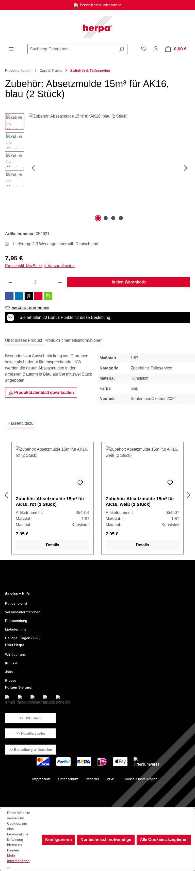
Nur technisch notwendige (105, 839)
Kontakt (11, 663)
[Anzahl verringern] (10, 282)
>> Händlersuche (30, 733)
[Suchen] (121, 49)
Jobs (9, 672)
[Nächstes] (186, 168)
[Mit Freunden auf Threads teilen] (29, 296)
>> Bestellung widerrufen (30, 750)
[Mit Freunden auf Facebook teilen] (9, 296)
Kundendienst (16, 603)
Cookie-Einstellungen (140, 779)
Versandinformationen (22, 612)
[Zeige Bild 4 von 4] (121, 218)
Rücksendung (16, 621)
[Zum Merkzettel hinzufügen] (80, 483)
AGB (110, 779)
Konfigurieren (58, 839)
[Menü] (11, 49)
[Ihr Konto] (156, 49)
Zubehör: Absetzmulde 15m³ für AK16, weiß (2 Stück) (140, 501)
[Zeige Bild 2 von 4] (106, 218)
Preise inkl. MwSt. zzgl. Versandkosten (40, 266)
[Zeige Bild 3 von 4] (113, 218)
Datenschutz (68, 779)
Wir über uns (15, 654)
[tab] (23, 340)
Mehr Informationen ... (18, 860)
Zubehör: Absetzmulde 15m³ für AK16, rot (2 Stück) (50, 501)
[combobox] (71, 49)
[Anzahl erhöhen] (60, 282)
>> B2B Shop (30, 718)
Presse (10, 680)
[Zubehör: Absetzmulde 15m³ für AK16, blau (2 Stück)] (109, 168)
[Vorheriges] (33, 168)
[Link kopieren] (48, 296)
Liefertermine (15, 629)
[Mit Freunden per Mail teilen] (38, 296)
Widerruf (92, 779)
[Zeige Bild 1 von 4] (98, 218)
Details (52, 545)
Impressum (41, 779)
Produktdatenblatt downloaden (43, 392)
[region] (97, 168)
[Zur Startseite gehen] (97, 27)
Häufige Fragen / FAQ (22, 638)
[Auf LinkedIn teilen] (19, 296)
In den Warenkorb (129, 282)
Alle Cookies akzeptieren (164, 839)
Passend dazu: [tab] (21, 423)
